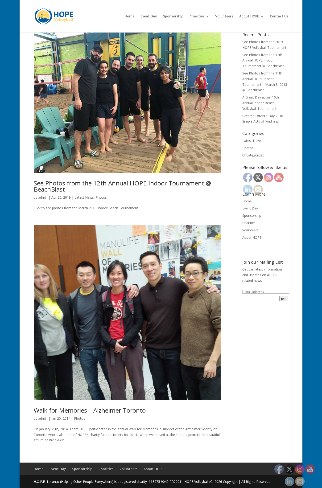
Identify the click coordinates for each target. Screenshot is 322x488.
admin (43, 197)
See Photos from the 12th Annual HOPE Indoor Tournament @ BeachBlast (122, 186)
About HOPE (249, 16)
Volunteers (224, 16)
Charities (197, 16)
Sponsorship (173, 16)
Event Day (148, 16)
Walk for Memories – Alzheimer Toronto (90, 410)
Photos (101, 197)
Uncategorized (253, 155)
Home (129, 16)
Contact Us (279, 16)
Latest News (84, 197)
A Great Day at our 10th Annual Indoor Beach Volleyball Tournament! (260, 103)
